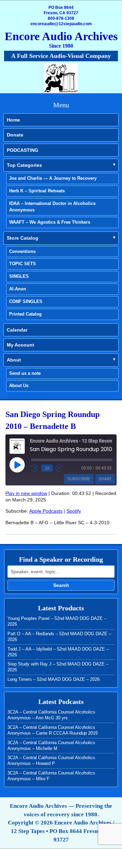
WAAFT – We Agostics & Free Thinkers (49, 222)
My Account (20, 345)
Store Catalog (22, 238)
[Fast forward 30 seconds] (59, 468)
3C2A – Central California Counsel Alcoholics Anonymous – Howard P (51, 760)
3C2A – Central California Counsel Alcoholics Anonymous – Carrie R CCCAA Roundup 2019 (52, 730)
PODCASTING (22, 150)
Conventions (22, 251)
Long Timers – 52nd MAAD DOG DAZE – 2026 (53, 679)
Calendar (17, 330)
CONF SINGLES (25, 301)
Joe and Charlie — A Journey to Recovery (53, 178)
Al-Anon (17, 288)
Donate (15, 135)
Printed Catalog (25, 314)
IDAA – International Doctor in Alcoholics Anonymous (52, 206)
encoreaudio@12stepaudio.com (61, 23)
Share (105, 479)
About (14, 360)
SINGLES (19, 276)
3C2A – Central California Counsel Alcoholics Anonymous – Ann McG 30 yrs (51, 714)
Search (61, 585)
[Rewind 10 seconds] (34, 468)
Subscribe (78, 479)
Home (13, 120)
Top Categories (24, 165)
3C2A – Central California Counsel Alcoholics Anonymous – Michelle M (51, 745)
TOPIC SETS (22, 263)
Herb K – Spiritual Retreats (37, 190)
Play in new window (26, 493)
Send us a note (25, 373)
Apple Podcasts (45, 511)
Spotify (73, 511)
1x (47, 468)
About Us (18, 385)
